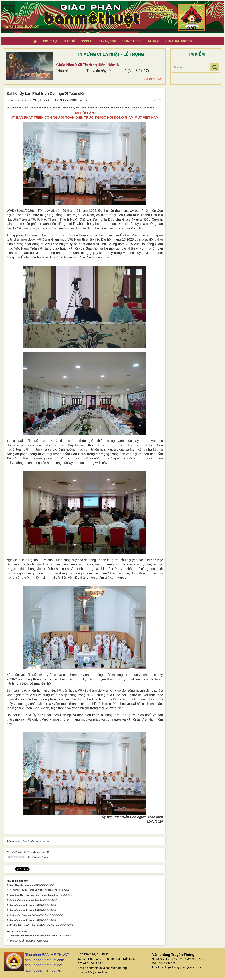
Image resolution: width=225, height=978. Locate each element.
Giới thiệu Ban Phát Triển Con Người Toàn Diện (33, 894)
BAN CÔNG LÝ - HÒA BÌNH (22, 940)
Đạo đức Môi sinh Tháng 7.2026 (25, 919)
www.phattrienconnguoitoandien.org (39, 445)
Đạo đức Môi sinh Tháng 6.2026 (25, 909)
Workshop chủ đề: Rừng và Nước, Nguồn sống (33, 889)
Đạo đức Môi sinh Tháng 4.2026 (25, 904)
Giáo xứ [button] (69, 41)
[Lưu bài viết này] (160, 100)
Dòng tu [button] (87, 41)
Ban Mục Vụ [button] (107, 41)
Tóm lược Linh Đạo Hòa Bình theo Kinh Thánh (33, 935)
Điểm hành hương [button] (178, 41)
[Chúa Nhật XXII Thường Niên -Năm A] (29, 66)
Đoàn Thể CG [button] (131, 41)
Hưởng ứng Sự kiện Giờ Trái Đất (26, 899)
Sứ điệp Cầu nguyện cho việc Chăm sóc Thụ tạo (34, 925)
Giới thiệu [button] (50, 41)
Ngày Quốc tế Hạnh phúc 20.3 (24, 884)
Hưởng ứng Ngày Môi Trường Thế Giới (29, 915)
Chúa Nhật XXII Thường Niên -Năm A (87, 64)
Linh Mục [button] (152, 41)
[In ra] (154, 100)
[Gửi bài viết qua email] (148, 100)
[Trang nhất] (35, 41)
